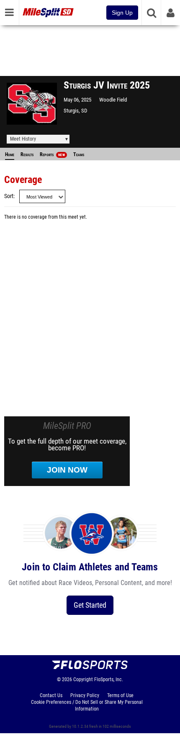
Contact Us (51, 695)
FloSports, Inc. (108, 679)
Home (9, 154)
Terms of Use (120, 695)
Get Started (90, 605)
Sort (8, 196)
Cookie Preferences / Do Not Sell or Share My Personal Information (87, 705)
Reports (52, 154)
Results (27, 154)
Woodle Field (113, 100)
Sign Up (122, 12)
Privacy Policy (84, 695)
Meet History (23, 139)
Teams (78, 154)
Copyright (83, 679)
